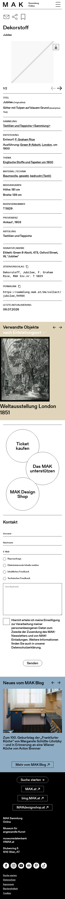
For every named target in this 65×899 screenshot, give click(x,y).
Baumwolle (10, 176)
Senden (32, 663)
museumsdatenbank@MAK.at (15, 840)
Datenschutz (9, 879)
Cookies (7, 893)
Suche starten (31, 779)
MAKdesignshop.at (31, 807)
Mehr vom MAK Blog (31, 764)
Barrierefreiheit (10, 888)
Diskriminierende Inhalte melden (23, 565)
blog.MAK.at (31, 798)
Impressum (8, 884)
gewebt (24, 176)
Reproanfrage (14, 558)
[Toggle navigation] (58, 4)
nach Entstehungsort (22, 332)
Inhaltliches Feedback (18, 571)
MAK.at (30, 789)
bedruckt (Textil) (40, 176)
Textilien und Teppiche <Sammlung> (26, 126)
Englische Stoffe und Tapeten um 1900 (28, 162)
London (47, 145)
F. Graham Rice (25, 139)
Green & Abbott (30, 145)
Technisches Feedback (19, 578)
